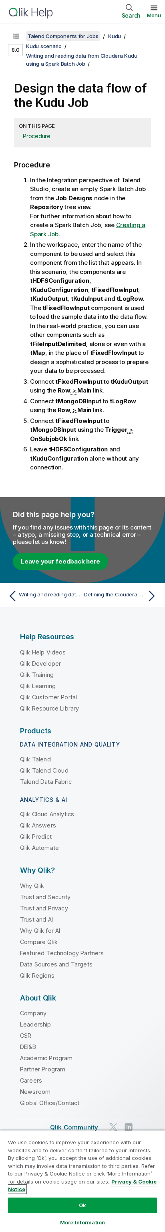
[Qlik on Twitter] (113, 1127)
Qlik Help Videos (43, 652)
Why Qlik (32, 885)
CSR (25, 1035)
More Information (82, 1222)
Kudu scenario (44, 46)
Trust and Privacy (44, 908)
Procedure (36, 136)
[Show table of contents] (16, 36)
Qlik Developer (40, 663)
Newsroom (35, 1091)
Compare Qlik (39, 941)
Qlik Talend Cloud (44, 770)
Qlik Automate (39, 847)
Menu (154, 15)
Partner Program (42, 1069)
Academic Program (46, 1058)
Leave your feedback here (60, 561)
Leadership (35, 1024)
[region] (82, 1181)
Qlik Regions (37, 975)
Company (33, 1013)
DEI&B (28, 1046)
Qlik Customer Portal (48, 697)
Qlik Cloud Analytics (47, 814)
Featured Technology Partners (62, 953)
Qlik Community (74, 1127)
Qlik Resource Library (49, 708)
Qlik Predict (36, 836)
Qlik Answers (38, 825)
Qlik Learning (38, 685)
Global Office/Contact (49, 1102)
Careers (31, 1080)
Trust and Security (45, 897)
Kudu (114, 36)
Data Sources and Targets (56, 964)
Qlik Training (37, 674)
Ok (82, 1205)
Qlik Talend (35, 759)
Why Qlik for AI (40, 930)
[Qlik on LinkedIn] (129, 1127)
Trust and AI (36, 919)
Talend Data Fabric (46, 781)
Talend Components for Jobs (63, 36)
